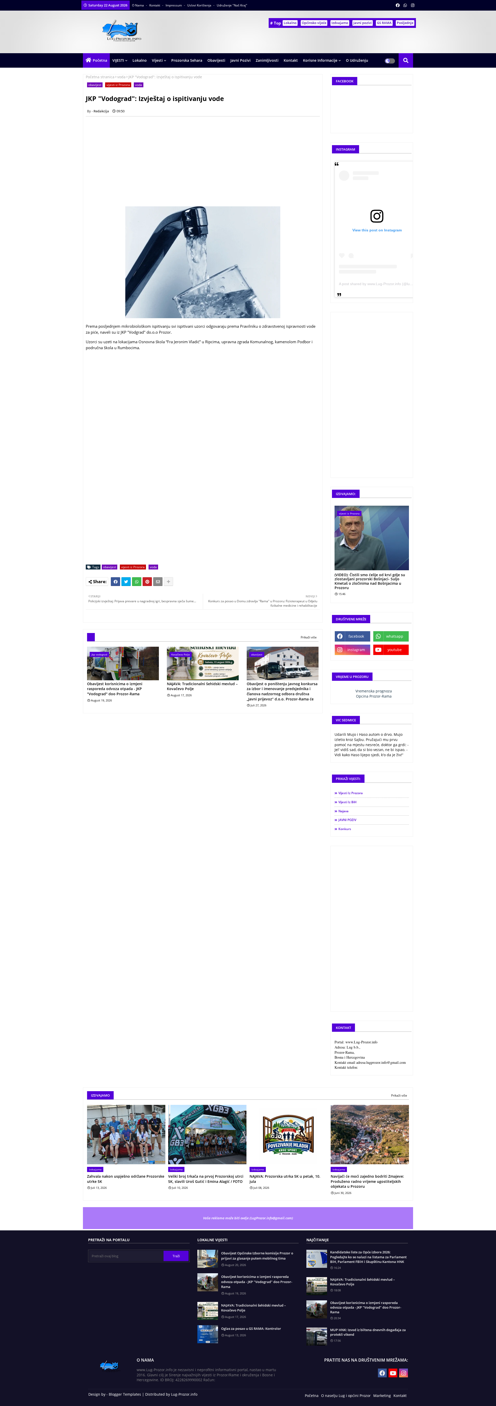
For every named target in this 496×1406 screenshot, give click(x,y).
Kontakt (155, 5)
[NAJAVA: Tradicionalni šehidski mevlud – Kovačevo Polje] (316, 1286)
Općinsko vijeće (314, 22)
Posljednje (405, 22)
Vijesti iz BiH (347, 802)
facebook (356, 636)
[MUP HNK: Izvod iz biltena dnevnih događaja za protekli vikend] (316, 1336)
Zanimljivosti (267, 60)
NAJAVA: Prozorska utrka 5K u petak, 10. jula (285, 1179)
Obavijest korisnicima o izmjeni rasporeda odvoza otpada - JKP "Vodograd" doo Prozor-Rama (114, 688)
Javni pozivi (362, 22)
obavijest (94, 85)
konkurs (344, 829)
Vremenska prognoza (373, 691)
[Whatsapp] (136, 581)
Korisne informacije (320, 60)
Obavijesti (216, 60)
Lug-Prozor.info (184, 1394)
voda (121, 76)
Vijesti (157, 60)
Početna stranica (100, 76)
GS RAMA (384, 22)
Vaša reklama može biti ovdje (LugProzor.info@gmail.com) (248, 1218)
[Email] (157, 581)
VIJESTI (118, 60)
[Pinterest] (147, 581)
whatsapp (394, 636)
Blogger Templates (125, 1394)
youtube (395, 649)
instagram (356, 649)
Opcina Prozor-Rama (374, 696)
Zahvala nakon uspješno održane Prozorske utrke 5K (125, 1179)
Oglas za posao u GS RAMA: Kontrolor (251, 1328)
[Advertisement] (206, 156)
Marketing (382, 1395)
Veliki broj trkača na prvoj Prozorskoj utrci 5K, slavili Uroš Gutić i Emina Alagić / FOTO (205, 1179)
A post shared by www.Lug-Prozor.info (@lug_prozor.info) (385, 284)
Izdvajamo (339, 22)
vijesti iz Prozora (118, 85)
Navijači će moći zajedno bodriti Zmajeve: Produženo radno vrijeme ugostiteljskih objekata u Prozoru (367, 1181)
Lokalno (290, 22)
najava (343, 811)
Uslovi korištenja (199, 5)
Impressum (174, 5)
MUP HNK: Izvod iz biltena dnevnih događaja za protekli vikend (368, 1332)
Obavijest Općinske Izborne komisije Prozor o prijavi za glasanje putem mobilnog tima (257, 1256)
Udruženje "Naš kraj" (232, 5)
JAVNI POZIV (347, 820)
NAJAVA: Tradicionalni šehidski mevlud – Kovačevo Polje (202, 686)
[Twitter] (126, 581)
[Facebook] (115, 581)
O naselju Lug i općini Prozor (346, 1395)
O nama (138, 5)
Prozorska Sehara (186, 60)
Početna (100, 60)
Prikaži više (309, 637)
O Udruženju (357, 60)
